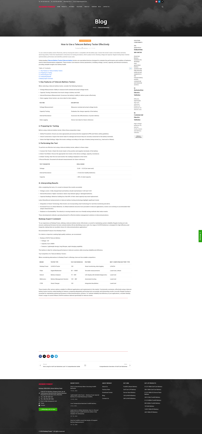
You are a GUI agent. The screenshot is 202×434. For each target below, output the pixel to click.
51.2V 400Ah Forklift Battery (153, 400)
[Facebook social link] (40, 356)
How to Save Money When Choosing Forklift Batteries (83, 387)
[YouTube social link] (156, 1)
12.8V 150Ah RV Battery (151, 409)
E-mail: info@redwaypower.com (80, 1)
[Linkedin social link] (159, 1)
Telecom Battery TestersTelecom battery (60, 60)
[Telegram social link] (56, 356)
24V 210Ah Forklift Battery (152, 397)
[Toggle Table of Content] (130, 68)
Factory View (106, 389)
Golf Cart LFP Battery (129, 389)
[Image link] (46, 384)
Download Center (107, 392)
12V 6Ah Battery (149, 406)
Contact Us (105, 398)
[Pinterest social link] (48, 356)
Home (94, 27)
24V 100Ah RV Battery (151, 412)
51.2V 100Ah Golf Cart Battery (153, 386)
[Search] (162, 6)
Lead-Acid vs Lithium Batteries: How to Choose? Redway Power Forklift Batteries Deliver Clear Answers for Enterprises (84, 412)
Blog (103, 395)
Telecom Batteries (103, 27)
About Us (105, 386)
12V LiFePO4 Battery (129, 395)
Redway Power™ (48, 431)
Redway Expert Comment (46, 78)
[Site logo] (47, 6)
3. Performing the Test (45, 74)
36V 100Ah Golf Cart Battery (153, 389)
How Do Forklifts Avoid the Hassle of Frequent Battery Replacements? (83, 421)
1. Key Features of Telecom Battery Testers (51, 70)
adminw (86, 48)
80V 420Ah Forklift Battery (152, 403)
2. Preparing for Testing (46, 72)
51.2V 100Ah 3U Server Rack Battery (153, 393)
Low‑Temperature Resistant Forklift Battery (83, 403)
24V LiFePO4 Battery (129, 398)
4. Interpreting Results (45, 76)
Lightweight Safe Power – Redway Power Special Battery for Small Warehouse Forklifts (84, 396)
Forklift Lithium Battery (130, 386)
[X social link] (44, 356)
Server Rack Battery (129, 392)
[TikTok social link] (162, 1)
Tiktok (42, 403)
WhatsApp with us (67, 1)
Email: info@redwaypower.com (49, 401)
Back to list (85, 365)
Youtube (43, 405)
